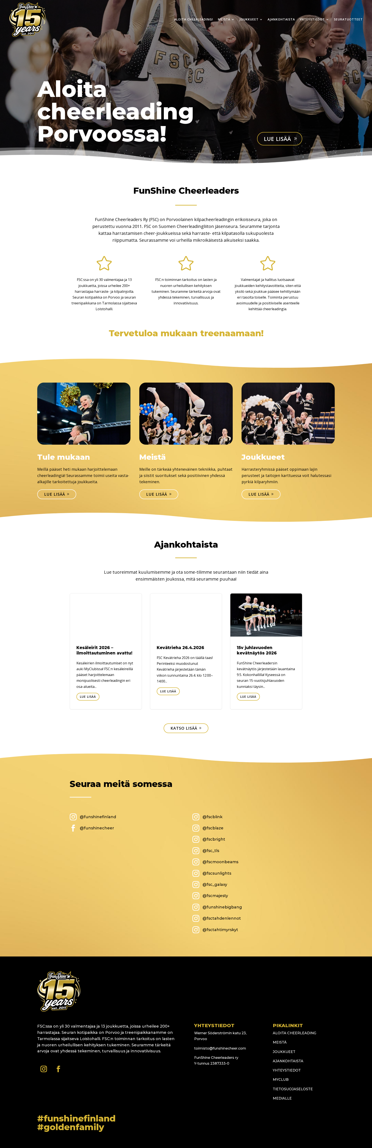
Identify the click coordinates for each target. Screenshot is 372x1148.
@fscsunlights (217, 873)
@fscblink (212, 817)
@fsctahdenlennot (222, 918)
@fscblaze (213, 828)
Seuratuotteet (348, 19)
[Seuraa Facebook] (58, 1068)
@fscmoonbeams (220, 862)
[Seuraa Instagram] (43, 1068)
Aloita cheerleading (294, 1033)
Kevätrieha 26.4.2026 (186, 651)
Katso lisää (183, 728)
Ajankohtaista (281, 19)
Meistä (224, 19)
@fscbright (214, 839)
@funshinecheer (97, 828)
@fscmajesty (215, 895)
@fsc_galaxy (215, 884)
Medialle (282, 1098)
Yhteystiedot (312, 19)
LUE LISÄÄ (88, 697)
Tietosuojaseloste (293, 1089)
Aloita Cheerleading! (193, 19)
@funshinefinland (98, 817)
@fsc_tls (211, 850)
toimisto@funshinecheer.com (220, 1048)
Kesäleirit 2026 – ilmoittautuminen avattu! (106, 651)
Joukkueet (249, 19)
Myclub (280, 1080)
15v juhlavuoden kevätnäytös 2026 (266, 651)
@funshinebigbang (222, 907)
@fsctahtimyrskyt (220, 929)
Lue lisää (277, 138)
